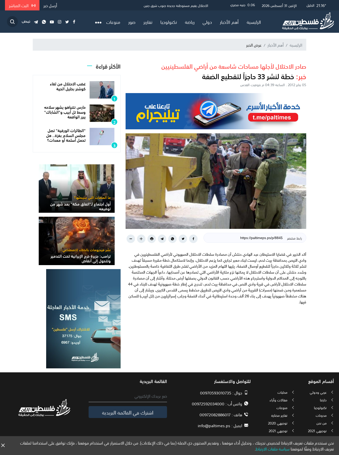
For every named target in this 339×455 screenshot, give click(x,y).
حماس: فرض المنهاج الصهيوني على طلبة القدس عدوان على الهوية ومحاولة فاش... (149, 5)
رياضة (190, 21)
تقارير (147, 21)
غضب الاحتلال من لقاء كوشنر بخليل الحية (68, 85)
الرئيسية (254, 21)
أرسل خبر (50, 5)
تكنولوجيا (168, 21)
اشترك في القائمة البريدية (127, 412)
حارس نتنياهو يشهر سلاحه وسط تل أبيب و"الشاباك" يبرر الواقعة (65, 111)
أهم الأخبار (229, 21)
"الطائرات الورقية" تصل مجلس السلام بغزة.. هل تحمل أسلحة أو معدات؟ (66, 134)
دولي (207, 21)
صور (132, 21)
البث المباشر (19, 5)
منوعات (113, 21)
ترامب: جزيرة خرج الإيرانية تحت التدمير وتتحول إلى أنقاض (81, 258)
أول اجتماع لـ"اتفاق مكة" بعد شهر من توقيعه (80, 206)
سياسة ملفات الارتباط (273, 449)
